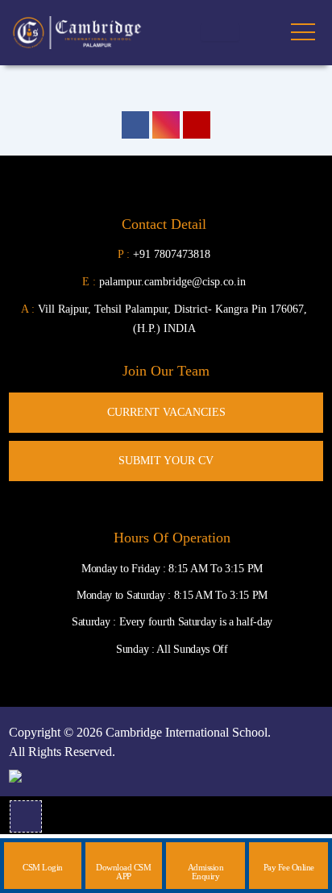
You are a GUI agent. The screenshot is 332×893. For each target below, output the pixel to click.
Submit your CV (166, 461)
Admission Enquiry (206, 871)
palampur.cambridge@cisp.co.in (164, 282)
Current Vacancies (166, 412)
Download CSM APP (123, 871)
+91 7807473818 (171, 254)
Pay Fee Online (289, 867)
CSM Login (43, 867)
